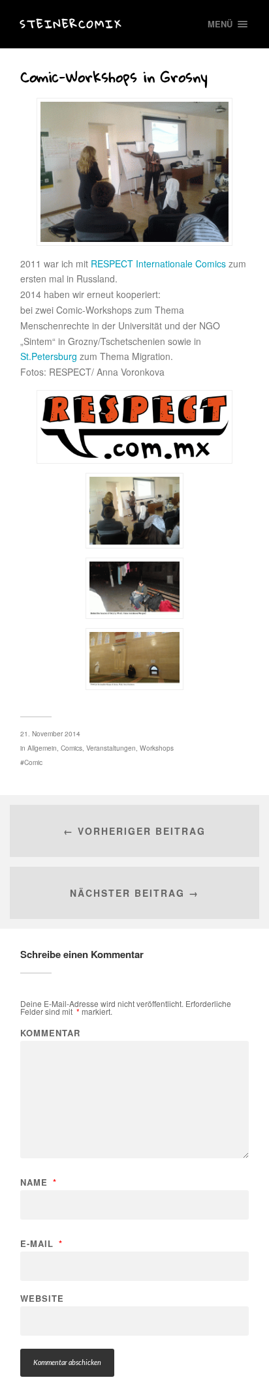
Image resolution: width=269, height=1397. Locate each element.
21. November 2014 (50, 733)
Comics (71, 748)
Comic (33, 762)
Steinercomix (71, 24)
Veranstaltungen (111, 748)
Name (38, 1182)
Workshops (157, 748)
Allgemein (42, 748)
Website (42, 1298)
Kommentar (50, 1033)
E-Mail (41, 1243)
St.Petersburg (48, 356)
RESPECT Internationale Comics (158, 263)
